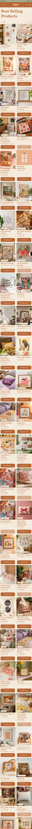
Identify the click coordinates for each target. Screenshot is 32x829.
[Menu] (1, 4)
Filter (4, 21)
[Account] (27, 4)
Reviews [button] (30, 416)
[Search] (5, 4)
